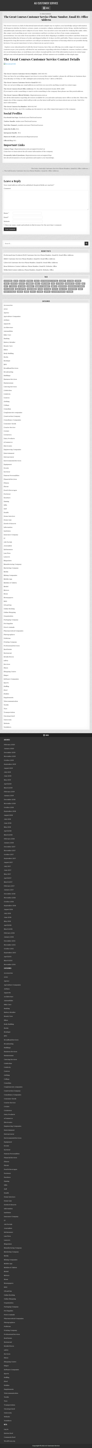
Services (7, 664)
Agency (6, 313)
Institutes (7, 531)
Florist (6, 486)
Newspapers (62, 286)
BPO (5, 364)
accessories (8, 281)
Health (78, 284)
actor (16, 281)
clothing (70, 281)
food (52, 284)
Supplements (8, 697)
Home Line (8, 520)
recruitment (72, 289)
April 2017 (7, 878)
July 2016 (7, 913)
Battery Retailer (9, 342)
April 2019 (7, 784)
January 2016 (9, 937)
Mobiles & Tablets (10, 583)
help (83, 284)
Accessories (8, 305)
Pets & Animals (9, 627)
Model (6, 586)
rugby (80, 289)
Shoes (6, 668)
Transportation (9, 712)
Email (6, 217)
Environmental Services (12, 461)
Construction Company (12, 416)
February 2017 (9, 886)
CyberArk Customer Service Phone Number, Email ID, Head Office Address (31, 262)
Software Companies (11, 679)
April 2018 (7, 831)
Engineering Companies (12, 449)
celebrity (63, 281)
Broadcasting (8, 372)
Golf (5, 509)
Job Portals (8, 542)
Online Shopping (20, 289)
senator (19, 292)
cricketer (14, 284)
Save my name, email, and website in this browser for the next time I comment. (33, 225)
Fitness (6, 483)
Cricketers (8, 435)
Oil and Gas (8, 605)
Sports (6, 683)
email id (37, 284)
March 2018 (8, 835)
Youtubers (7, 727)
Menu (47, 8)
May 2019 (7, 780)
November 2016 (10, 898)
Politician (7, 638)
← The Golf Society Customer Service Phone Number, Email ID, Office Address (30, 171)
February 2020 (9, 744)
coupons (78, 281)
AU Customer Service (46, 3)
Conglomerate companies (13, 412)
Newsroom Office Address (76, 286)
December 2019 (9, 752)
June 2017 (7, 870)
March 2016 (8, 929)
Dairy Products (9, 438)
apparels (29, 281)
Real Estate (63, 289)
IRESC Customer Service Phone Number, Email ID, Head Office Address (29, 259)
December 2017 (9, 847)
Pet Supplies (8, 623)
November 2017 (10, 850)
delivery (21, 284)
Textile (6, 705)
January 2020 (9, 748)
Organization (8, 616)
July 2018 (7, 819)
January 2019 (9, 795)
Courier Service (9, 427)
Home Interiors (9, 516)
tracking (70, 292)
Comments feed (9, 1437)
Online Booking (9, 609)
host (5, 286)
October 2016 (9, 901)
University (8, 720)
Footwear (7, 494)
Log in (6, 1429)
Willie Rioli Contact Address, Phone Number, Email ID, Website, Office (29, 270)
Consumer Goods (10, 424)
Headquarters (69, 284)
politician (47, 289)
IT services (12, 286)
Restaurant (8, 653)
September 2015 (10, 952)
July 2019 (7, 772)
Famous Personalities (11, 475)
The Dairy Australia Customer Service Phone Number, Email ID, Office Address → (60, 168)
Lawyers (7, 557)
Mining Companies (10, 575)
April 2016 (7, 925)
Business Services (10, 379)
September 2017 (10, 858)
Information (8, 527)
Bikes (6, 350)
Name (6, 213)
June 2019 (7, 776)
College (6, 405)
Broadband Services (11, 368)
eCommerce (29, 284)
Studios (6, 694)
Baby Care (7, 335)
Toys (5, 708)
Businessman (8, 383)
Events (6, 468)
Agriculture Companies (12, 316)
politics (55, 289)
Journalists (8, 546)
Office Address (8, 289)
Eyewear (7, 472)
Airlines (6, 320)
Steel (5, 690)
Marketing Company (11, 568)
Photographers (9, 634)
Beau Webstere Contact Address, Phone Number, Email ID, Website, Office (30, 266)
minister (54, 286)
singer (26, 292)
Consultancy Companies (12, 420)
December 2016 (9, 894)
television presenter (58, 292)
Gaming (6, 501)
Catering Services (10, 387)
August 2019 (8, 768)
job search (21, 286)
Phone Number (31, 289)
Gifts (5, 505)
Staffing (39, 292)
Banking (7, 338)
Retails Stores (9, 657)
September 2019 (10, 764)
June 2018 (7, 823)
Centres (7, 398)
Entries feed (8, 1433)
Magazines (8, 560)
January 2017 (9, 890)
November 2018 (10, 803)
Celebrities (8, 390)
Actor (6, 309)
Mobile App (8, 579)
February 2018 (9, 839)
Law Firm (7, 553)
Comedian (7, 409)
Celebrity (7, 394)
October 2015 (9, 949)
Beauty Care (8, 346)
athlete (36, 281)
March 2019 (8, 788)
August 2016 (8, 909)
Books (6, 357)
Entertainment (9, 453)
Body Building (9, 353)
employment (45, 284)
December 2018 (9, 799)
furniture (7, 498)
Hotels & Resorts (10, 523)
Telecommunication (11, 701)
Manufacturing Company (13, 564)
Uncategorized (46, 14)
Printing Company (10, 642)
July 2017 (7, 866)
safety (6, 660)
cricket (6, 284)
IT (4, 538)
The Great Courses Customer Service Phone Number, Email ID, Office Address (46, 18)
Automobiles (8, 331)
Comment (7, 188)
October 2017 (9, 854)
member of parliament (42, 286)
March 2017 (8, 882)
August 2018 (8, 815)
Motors (6, 590)
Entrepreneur (9, 457)
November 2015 (10, 945)
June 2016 (7, 917)
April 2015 (7, 956)
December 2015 (9, 941)
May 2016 (7, 921)
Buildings (7, 375)
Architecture (8, 327)
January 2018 (9, 843)
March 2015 (8, 960)
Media (6, 572)
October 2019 (9, 760)
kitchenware (8, 549)
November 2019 (10, 756)
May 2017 (7, 874)
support (47, 292)
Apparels (7, 324)
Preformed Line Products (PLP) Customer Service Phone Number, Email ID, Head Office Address (38, 255)
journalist (30, 286)
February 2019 (9, 791)
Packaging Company (11, 620)
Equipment (8, 464)
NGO (5, 601)
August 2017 (8, 862)
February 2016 (9, 933)
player (40, 289)
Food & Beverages (10, 490)
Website (7, 221)
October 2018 (9, 807)
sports (33, 292)
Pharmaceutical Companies (13, 631)
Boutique (7, 361)
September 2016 (10, 905)
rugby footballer (9, 292)
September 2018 (10, 811)
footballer (59, 284)
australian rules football (49, 281)
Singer (6, 675)
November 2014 (9, 964)
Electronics (8, 446)
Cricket (6, 431)
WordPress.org (9, 1441)
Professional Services (12, 646)
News (6, 594)
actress (22, 281)
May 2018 (7, 827)
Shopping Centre (10, 671)
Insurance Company (11, 535)
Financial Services (10, 479)
